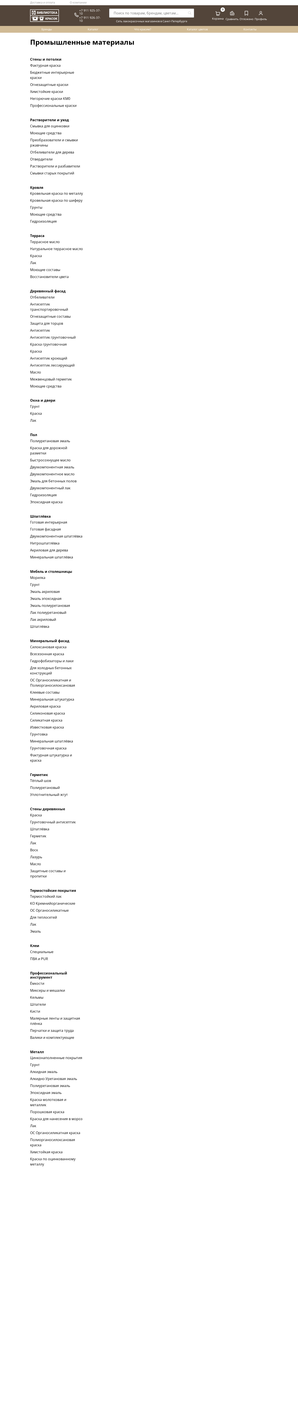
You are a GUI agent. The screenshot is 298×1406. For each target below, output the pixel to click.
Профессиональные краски (53, 105)
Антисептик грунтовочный (53, 337)
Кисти (35, 1011)
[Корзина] (217, 13)
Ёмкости (37, 983)
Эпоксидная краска (46, 502)
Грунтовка (39, 734)
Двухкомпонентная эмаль (52, 467)
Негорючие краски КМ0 (50, 98)
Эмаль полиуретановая (50, 605)
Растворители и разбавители (55, 166)
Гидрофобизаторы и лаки (52, 661)
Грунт (35, 406)
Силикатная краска (46, 720)
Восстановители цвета (49, 276)
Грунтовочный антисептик (53, 822)
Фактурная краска (45, 65)
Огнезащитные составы (50, 316)
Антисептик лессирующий (52, 365)
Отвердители (41, 159)
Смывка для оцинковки (49, 126)
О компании (78, 2)
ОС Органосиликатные (49, 910)
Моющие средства (46, 133)
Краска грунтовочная (48, 344)
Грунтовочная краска (48, 748)
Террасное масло (45, 241)
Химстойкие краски (46, 91)
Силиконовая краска (47, 713)
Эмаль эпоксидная (46, 598)
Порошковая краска (47, 1111)
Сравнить (232, 19)
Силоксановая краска (48, 647)
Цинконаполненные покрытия (56, 1057)
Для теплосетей (43, 917)
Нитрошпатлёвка (45, 543)
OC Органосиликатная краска (55, 1132)
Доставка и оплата (42, 2)
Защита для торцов (46, 323)
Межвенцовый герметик (51, 379)
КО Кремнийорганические (52, 903)
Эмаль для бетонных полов (53, 481)
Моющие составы (45, 269)
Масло (35, 372)
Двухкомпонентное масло (52, 474)
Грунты (36, 207)
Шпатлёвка (39, 626)
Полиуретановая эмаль (50, 441)
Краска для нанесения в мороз (56, 1118)
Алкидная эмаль (43, 1071)
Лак (33, 262)
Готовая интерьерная (48, 522)
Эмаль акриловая (45, 591)
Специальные (41, 951)
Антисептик (40, 330)
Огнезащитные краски (49, 84)
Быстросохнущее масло (50, 460)
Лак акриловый (43, 619)
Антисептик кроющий (48, 358)
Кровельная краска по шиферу (56, 200)
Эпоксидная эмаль (46, 1092)
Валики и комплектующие (52, 1037)
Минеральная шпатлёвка (51, 557)
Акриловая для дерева (49, 550)
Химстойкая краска (46, 1152)
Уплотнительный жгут (49, 794)
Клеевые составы (45, 692)
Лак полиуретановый (48, 612)
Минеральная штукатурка (52, 699)
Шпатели (38, 1004)
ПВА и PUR (39, 958)
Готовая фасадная (45, 529)
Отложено (246, 19)
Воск (34, 850)
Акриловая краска (45, 706)
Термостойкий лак (46, 896)
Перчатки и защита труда (52, 1030)
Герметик (38, 836)
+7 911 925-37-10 (90, 11)
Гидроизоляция (43, 221)
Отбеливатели (42, 297)
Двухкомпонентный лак (50, 488)
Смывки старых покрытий (52, 173)
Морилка (37, 577)
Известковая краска (47, 727)
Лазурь (36, 857)
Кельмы (36, 997)
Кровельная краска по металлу (56, 193)
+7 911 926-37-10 (90, 19)
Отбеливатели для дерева (52, 152)
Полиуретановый (45, 787)
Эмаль (35, 931)
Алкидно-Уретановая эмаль (53, 1078)
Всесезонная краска (47, 654)
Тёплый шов (40, 780)
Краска (36, 255)
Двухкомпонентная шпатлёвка (56, 536)
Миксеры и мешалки (47, 990)
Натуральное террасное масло (56, 248)
